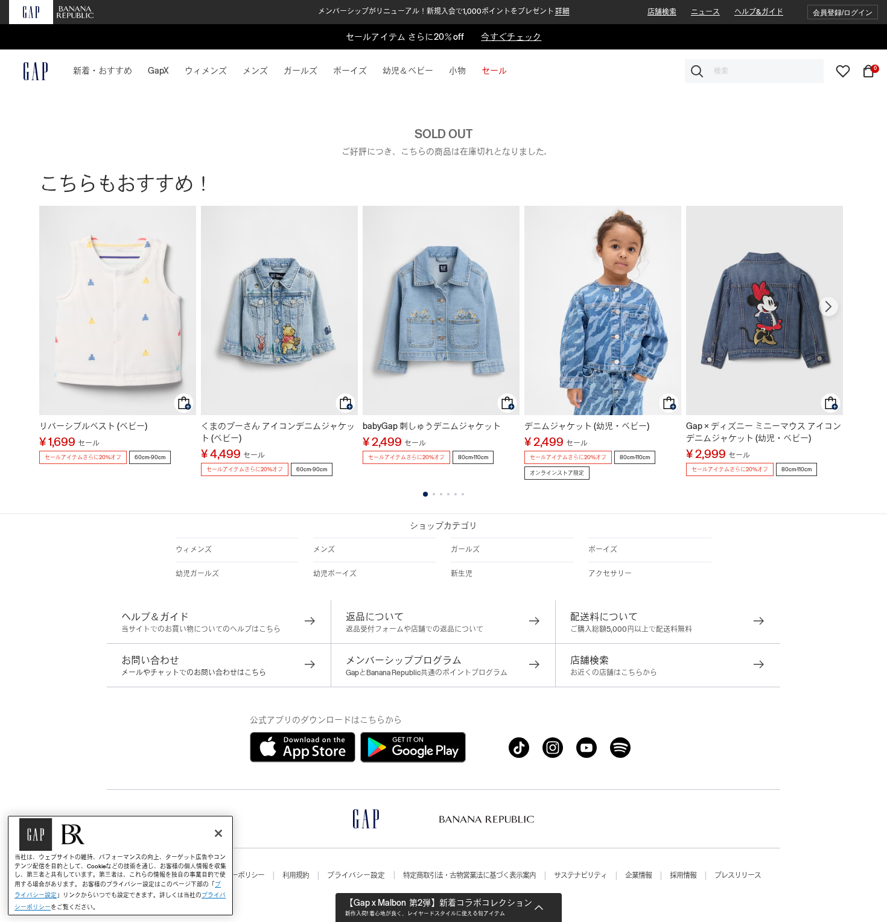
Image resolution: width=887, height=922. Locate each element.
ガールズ (465, 549)
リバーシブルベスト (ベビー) (93, 426)
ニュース (705, 12)
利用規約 (295, 875)
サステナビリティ (580, 875)
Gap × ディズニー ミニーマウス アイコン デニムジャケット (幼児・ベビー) (763, 432)
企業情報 (638, 875)
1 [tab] (425, 494)
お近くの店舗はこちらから (613, 673)
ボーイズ (602, 549)
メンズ (324, 549)
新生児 (461, 574)
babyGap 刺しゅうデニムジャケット (432, 426)
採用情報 (683, 875)
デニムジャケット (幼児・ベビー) (586, 426)
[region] (120, 865)
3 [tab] (441, 494)
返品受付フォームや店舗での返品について (414, 629)
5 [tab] (455, 494)
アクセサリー (610, 574)
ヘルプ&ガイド (758, 12)
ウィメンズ (194, 549)
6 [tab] (463, 494)
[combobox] (754, 71)
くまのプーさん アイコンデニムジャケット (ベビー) (278, 432)
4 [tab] (448, 494)
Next (828, 306)
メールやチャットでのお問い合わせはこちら (193, 673)
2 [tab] (434, 494)
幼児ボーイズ (335, 574)
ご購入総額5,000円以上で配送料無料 (631, 629)
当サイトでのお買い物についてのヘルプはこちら (201, 629)
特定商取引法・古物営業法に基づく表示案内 (469, 875)
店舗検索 (661, 12)
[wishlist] (843, 70)
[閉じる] (218, 833)
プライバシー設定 (356, 875)
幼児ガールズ (197, 574)
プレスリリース (737, 875)
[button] (842, 12)
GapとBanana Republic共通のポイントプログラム (426, 673)
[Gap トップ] (28, 71)
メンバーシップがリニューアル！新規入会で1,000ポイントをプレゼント (444, 11)
